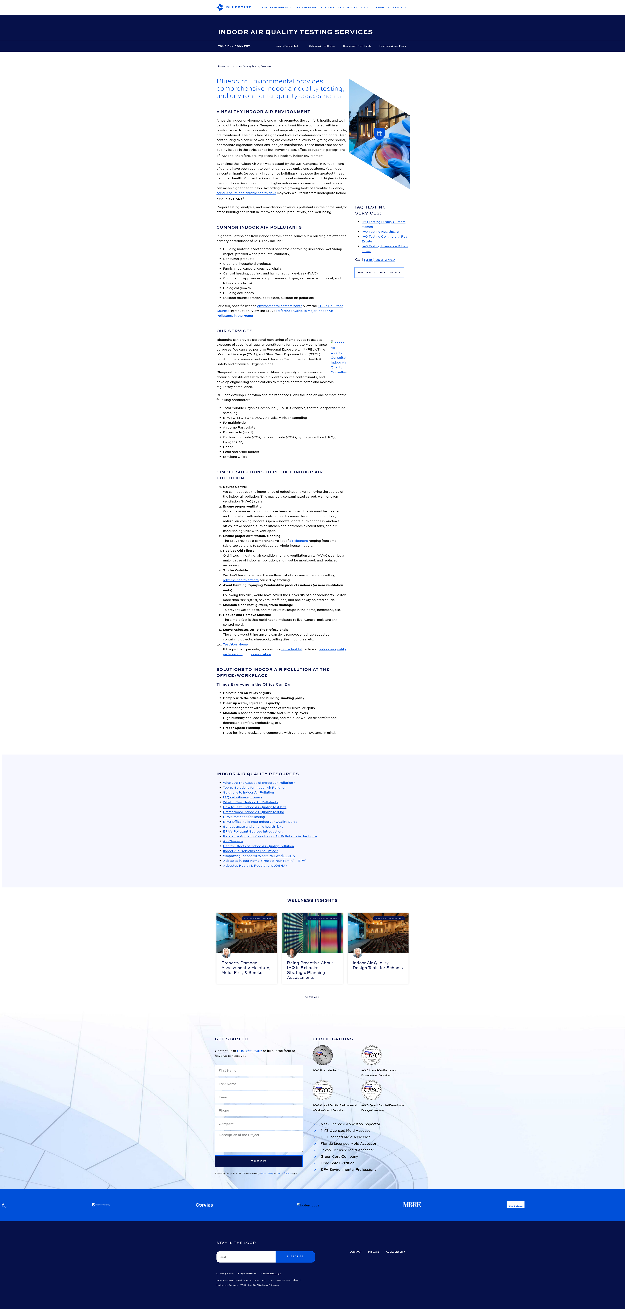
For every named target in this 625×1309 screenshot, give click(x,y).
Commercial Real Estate (357, 46)
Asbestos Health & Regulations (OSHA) (255, 865)
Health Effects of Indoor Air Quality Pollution (258, 846)
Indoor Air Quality (353, 7)
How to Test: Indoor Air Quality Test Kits (254, 807)
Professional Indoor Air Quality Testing (253, 812)
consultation (261, 654)
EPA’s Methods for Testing (244, 816)
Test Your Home (235, 644)
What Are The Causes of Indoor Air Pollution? (259, 782)
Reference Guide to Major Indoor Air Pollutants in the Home (270, 836)
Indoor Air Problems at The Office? (250, 851)
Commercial (307, 7)
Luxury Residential (277, 7)
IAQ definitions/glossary (242, 797)
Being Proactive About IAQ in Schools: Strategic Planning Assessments (310, 970)
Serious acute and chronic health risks (253, 826)
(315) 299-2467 (379, 259)
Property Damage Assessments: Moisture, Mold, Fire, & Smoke (246, 967)
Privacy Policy (267, 1173)
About (381, 7)
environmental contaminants (279, 306)
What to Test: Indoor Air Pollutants (250, 802)
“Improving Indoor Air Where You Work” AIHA (259, 855)
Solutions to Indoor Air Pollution (248, 792)
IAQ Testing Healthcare (380, 231)
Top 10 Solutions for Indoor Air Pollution (254, 787)
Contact (400, 7)
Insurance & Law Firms (392, 46)
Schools (327, 7)
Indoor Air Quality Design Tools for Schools (378, 965)
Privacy (373, 1251)
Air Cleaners (233, 841)
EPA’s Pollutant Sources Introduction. (253, 831)
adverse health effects (241, 580)
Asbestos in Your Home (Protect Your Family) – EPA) (264, 860)
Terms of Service (284, 1173)
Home (221, 66)
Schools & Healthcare (322, 46)
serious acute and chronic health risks (246, 193)
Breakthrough (274, 1273)
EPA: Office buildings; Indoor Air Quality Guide (260, 821)
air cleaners (298, 540)
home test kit (291, 649)
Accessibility (395, 1251)
